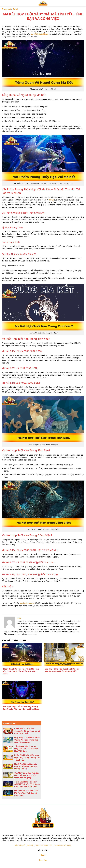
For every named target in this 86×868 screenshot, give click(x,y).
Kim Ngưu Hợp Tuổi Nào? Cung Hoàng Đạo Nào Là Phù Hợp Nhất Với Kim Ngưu (21, 707)
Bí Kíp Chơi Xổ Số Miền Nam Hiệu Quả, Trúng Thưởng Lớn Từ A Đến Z (27, 757)
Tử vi (15, 9)
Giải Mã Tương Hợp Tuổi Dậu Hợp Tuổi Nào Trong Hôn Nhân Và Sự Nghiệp (62, 670)
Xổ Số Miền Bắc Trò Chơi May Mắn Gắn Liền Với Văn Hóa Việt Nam (26, 748)
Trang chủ (6, 9)
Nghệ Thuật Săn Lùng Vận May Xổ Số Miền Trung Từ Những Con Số (26, 766)
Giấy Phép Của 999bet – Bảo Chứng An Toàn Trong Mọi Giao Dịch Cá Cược (27, 739)
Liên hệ (30, 845)
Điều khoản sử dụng (62, 845)
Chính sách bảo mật (43, 845)
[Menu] (82, 3)
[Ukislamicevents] (43, 3)
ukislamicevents (27, 603)
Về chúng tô (20, 845)
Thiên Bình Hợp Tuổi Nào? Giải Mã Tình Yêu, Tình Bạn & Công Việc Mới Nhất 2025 (21, 671)
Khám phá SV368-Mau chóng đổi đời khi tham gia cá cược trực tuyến (27, 730)
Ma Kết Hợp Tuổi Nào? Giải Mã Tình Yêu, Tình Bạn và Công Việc (26, 793)
